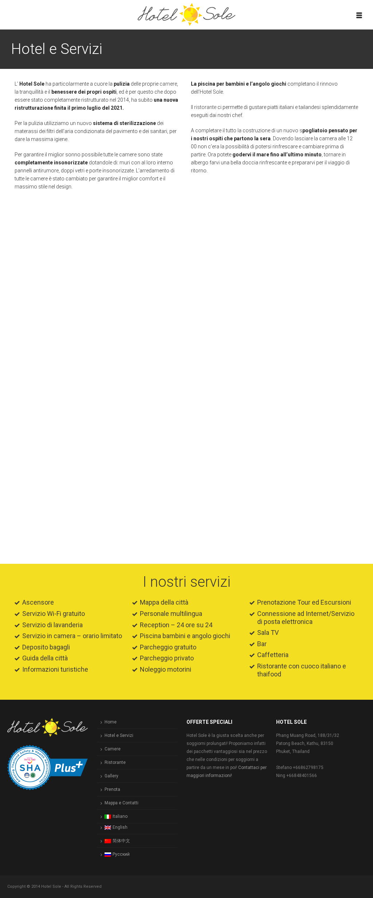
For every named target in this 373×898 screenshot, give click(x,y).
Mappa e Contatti (121, 802)
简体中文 (121, 840)
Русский (121, 854)
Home (111, 722)
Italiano (120, 816)
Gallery (111, 775)
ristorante (205, 107)
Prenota (112, 789)
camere (168, 84)
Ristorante (115, 762)
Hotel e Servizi (119, 735)
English (120, 827)
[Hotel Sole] (187, 14)
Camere (113, 748)
